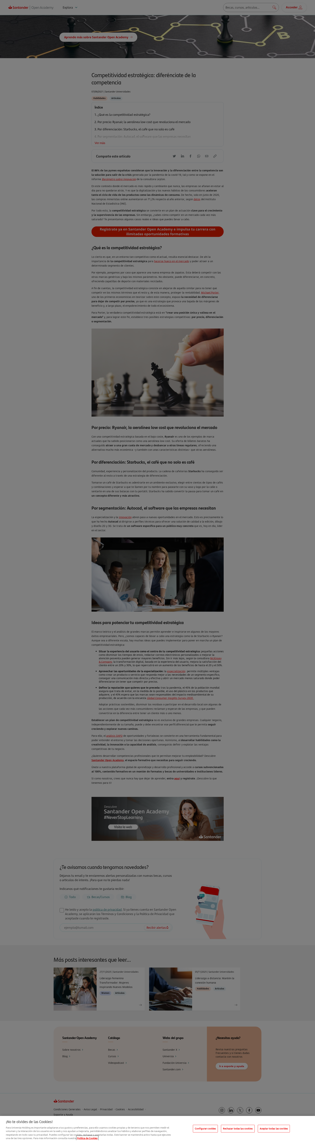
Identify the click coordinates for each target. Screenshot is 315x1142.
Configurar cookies (205, 1128)
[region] (157, 1129)
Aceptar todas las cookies (274, 1128)
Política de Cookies (87, 1138)
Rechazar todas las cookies (237, 1128)
